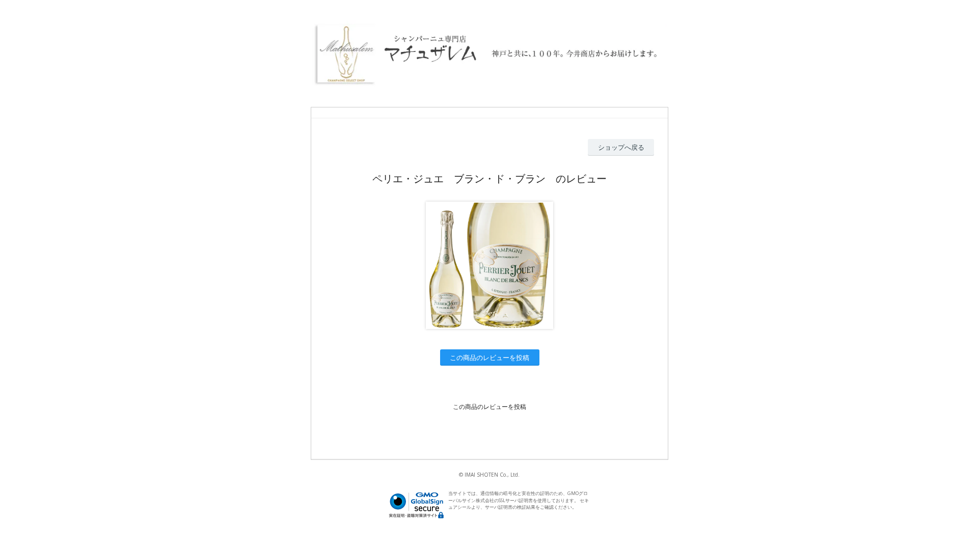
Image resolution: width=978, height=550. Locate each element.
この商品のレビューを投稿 (489, 357)
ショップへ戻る (621, 147)
